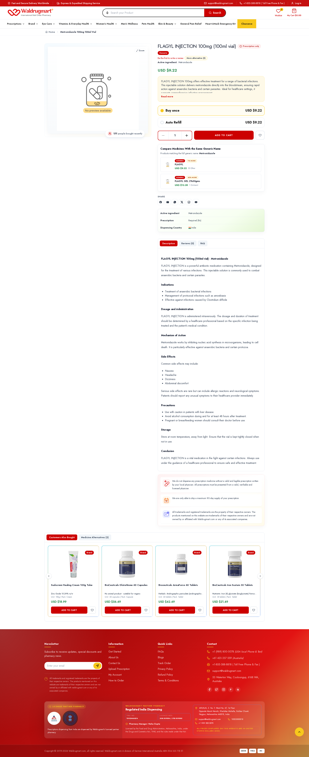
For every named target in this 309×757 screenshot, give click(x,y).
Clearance (246, 23)
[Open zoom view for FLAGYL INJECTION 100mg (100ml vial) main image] (97, 90)
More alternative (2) (196, 58)
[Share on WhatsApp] (175, 202)
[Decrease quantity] (163, 135)
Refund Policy (165, 675)
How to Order (116, 680)
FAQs (161, 651)
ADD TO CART (224, 135)
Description (168, 243)
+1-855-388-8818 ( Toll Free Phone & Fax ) (264, 3)
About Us (113, 657)
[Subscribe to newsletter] (97, 666)
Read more (167, 96)
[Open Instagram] (189, 202)
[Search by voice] (106, 13)
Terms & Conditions (168, 680)
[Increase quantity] (187, 135)
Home (52, 32)
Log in (298, 3)
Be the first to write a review (170, 58)
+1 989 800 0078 (206, 723)
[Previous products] (49, 576)
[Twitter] (216, 689)
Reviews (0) (187, 243)
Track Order (164, 663)
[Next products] (260, 576)
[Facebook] (209, 689)
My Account (115, 675)
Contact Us (114, 663)
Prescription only (251, 46)
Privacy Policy (165, 669)
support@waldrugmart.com (220, 3)
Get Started (114, 651)
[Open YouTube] (196, 202)
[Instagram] (223, 689)
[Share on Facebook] (161, 202)
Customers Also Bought (62, 537)
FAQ (202, 243)
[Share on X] (182, 202)
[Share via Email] (168, 202)
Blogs (161, 657)
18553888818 (237, 719)
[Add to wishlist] (260, 135)
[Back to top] (299, 731)
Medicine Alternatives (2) (95, 537)
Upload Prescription (119, 669)
